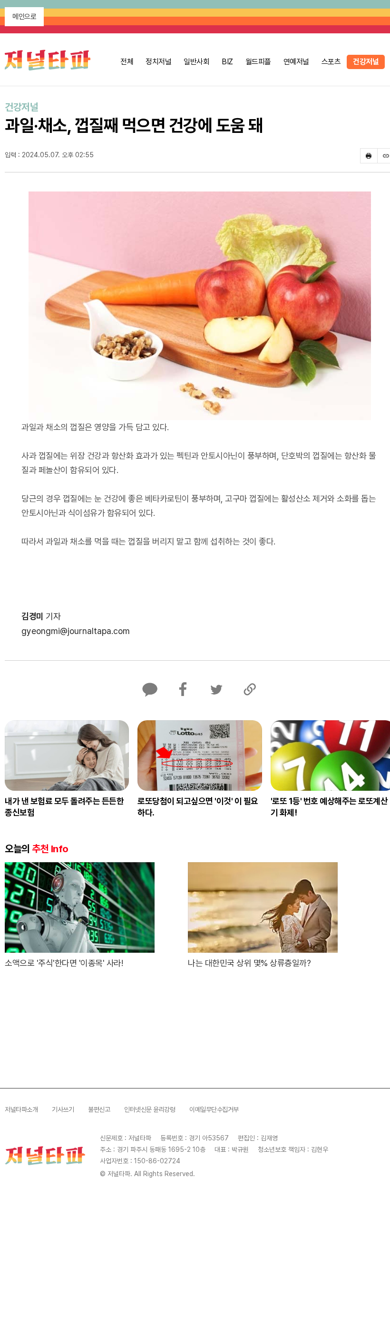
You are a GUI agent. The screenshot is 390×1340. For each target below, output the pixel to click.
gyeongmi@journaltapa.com (75, 631)
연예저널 (296, 61)
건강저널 (366, 61)
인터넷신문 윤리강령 (149, 1109)
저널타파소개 (21, 1109)
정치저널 (158, 61)
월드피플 (258, 61)
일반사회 (196, 61)
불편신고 (99, 1109)
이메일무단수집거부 (214, 1109)
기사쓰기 (63, 1109)
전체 (126, 61)
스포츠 (331, 61)
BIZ (227, 61)
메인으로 (24, 16)
